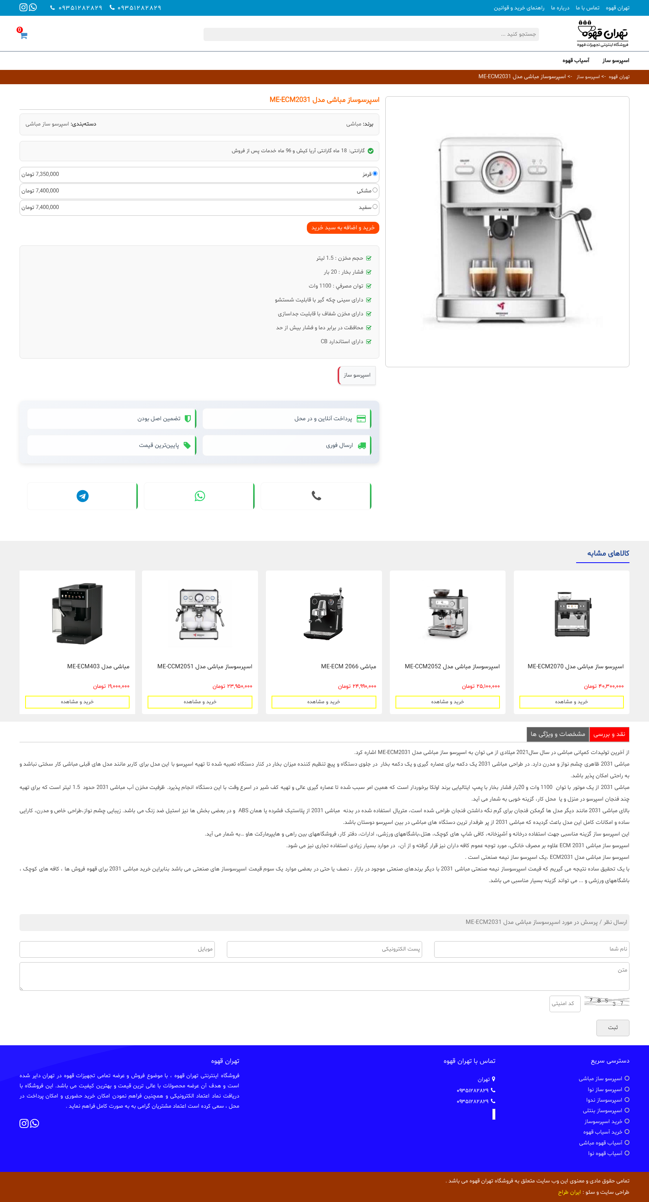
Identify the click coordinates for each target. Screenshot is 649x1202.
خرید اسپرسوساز (603, 1122)
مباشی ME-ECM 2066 (348, 667)
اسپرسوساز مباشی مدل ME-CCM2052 (452, 667)
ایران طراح (569, 1192)
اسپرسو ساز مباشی (47, 124)
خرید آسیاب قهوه (602, 1132)
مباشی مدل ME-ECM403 (98, 667)
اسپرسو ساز (615, 61)
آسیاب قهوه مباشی (600, 1143)
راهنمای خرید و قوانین (519, 8)
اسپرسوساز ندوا (604, 1100)
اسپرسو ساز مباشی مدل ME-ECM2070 (576, 667)
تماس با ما (587, 8)
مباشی (353, 124)
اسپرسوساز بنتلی (602, 1111)
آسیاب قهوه (576, 61)
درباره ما (560, 8)
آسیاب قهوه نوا (605, 1154)
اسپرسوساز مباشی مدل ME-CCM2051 (204, 667)
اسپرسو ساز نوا (605, 1090)
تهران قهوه (617, 8)
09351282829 (139, 7)
